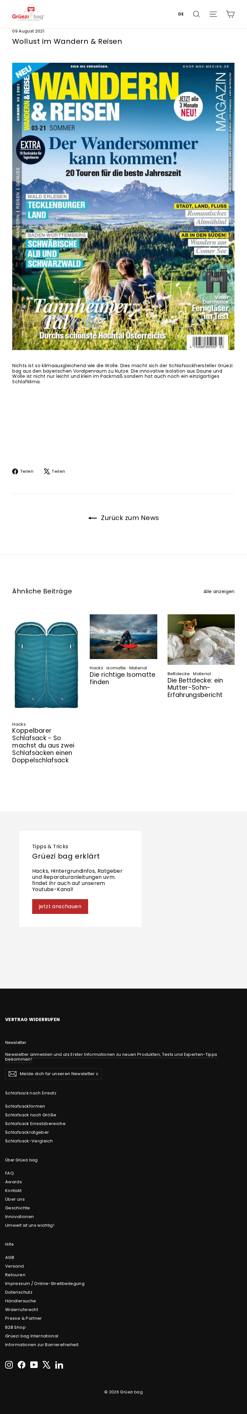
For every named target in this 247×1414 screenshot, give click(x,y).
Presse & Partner (23, 1318)
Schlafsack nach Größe (30, 1115)
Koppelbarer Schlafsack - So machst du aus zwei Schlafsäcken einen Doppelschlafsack (43, 745)
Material (138, 668)
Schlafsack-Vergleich (29, 1141)
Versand (14, 1266)
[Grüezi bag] (28, 14)
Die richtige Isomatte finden (122, 678)
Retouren (15, 1275)
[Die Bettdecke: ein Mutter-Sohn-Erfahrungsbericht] (201, 639)
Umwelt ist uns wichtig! (29, 1225)
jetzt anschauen (60, 906)
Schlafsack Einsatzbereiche (35, 1124)
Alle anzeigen (219, 591)
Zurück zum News (129, 517)
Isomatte (116, 668)
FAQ (9, 1173)
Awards (13, 1182)
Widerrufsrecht (21, 1310)
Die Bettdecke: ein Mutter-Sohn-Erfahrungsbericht (195, 688)
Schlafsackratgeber (27, 1132)
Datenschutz (18, 1292)
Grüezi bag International (31, 1336)
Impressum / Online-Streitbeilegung (45, 1283)
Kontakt (13, 1190)
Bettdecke (179, 674)
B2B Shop (15, 1327)
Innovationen (19, 1217)
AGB (9, 1257)
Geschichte (17, 1208)
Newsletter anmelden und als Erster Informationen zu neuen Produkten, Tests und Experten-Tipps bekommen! (111, 1057)
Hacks (19, 724)
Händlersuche (20, 1301)
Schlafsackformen (25, 1106)
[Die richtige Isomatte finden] (123, 636)
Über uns (15, 1199)
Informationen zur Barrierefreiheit (41, 1345)
